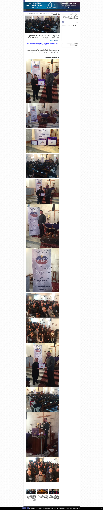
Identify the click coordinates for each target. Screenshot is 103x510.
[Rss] (33, 1)
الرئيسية (58, 13)
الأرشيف (67, 10)
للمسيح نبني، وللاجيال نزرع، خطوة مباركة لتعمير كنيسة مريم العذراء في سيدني (43, 496)
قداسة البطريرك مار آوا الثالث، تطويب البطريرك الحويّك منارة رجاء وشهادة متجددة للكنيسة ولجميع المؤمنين (54, 497)
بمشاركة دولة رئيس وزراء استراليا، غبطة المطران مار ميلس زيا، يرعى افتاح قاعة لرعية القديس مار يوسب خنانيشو (31, 497)
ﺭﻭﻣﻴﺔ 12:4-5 (76, 15)
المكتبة (71, 10)
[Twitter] (31, 1)
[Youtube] (30, 1)
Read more (24, 508)
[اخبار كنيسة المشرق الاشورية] (51, 5)
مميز (49, 38)
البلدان (75, 10)
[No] (101, 508)
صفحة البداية (77, 10)
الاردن (50, 13)
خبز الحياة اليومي (73, 14)
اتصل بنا (63, 10)
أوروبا (52, 13)
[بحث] (24, 1)
